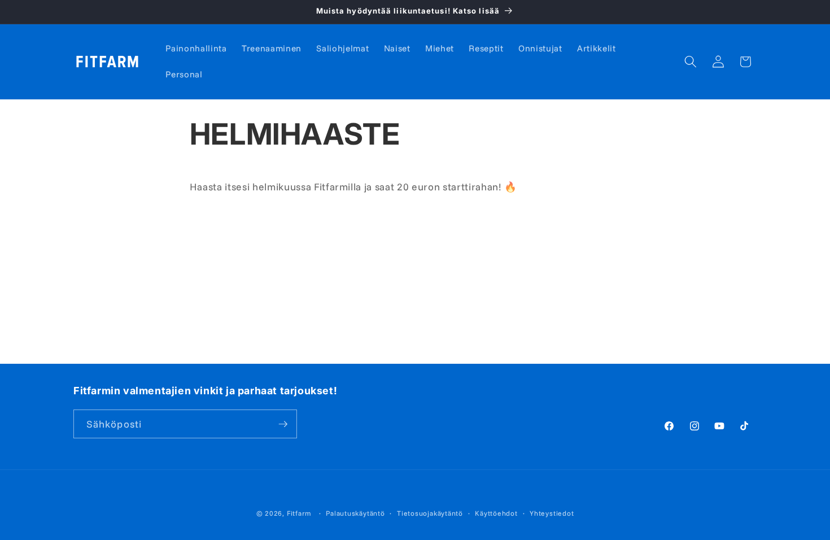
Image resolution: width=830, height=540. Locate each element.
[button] (690, 61)
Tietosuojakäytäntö (430, 513)
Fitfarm (299, 513)
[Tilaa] (282, 424)
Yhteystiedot (552, 513)
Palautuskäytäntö (355, 513)
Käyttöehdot (496, 513)
